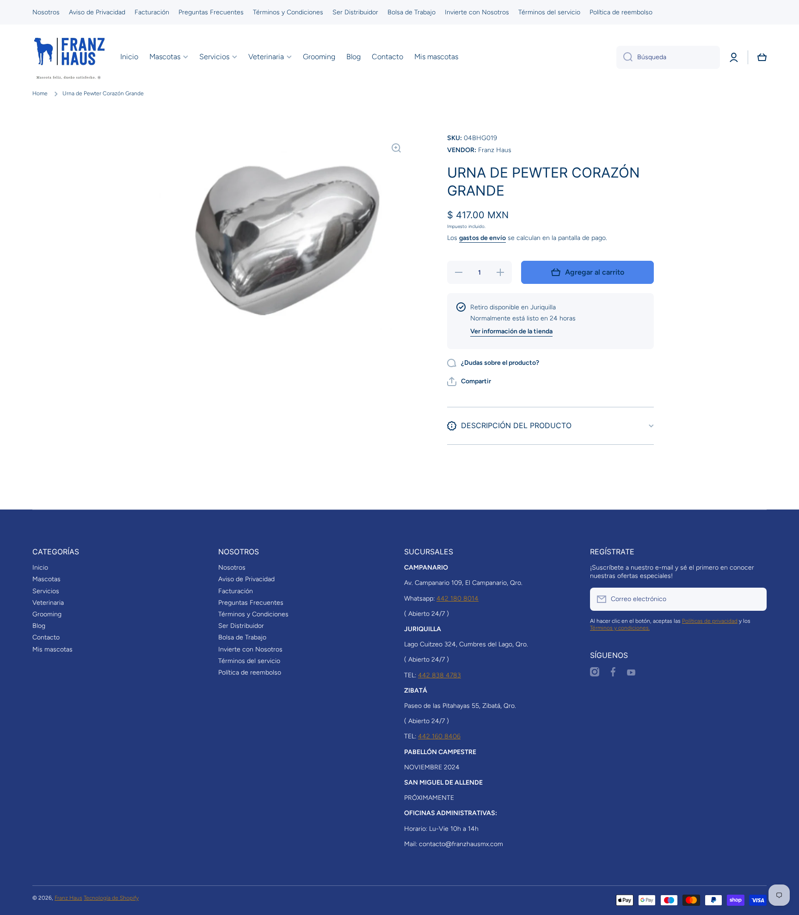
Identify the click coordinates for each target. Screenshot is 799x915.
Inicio (40, 567)
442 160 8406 (439, 736)
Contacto (46, 637)
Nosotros (232, 567)
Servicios (45, 591)
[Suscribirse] (755, 599)
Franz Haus (68, 898)
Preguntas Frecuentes (250, 603)
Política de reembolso (249, 672)
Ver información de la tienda (511, 331)
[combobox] (668, 57)
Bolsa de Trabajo (242, 637)
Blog (38, 626)
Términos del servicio (249, 661)
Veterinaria (48, 603)
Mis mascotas (52, 649)
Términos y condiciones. (620, 628)
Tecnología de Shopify (111, 898)
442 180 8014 (457, 598)
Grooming (46, 614)
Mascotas (46, 579)
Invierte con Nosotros (250, 649)
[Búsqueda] (624, 57)
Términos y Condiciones (253, 614)
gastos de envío (482, 238)
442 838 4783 (439, 675)
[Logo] (69, 57)
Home (40, 93)
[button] (762, 57)
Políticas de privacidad (710, 621)
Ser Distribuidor (241, 626)
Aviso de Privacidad (246, 579)
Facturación (235, 591)
